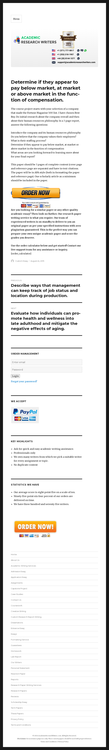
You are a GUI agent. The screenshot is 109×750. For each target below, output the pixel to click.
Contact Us (16, 600)
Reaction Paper (18, 674)
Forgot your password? (24, 381)
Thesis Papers (17, 713)
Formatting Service (20, 639)
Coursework (16, 605)
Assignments (17, 583)
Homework (16, 651)
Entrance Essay (18, 628)
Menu (16, 18)
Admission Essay (18, 571)
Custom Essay (21, 261)
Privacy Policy (17, 719)
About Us (15, 560)
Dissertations (17, 622)
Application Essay (19, 577)
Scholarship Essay (19, 702)
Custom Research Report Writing (26, 617)
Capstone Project (19, 588)
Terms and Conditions (21, 725)
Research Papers (19, 691)
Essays (14, 634)
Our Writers (16, 662)
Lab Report (16, 657)
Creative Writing (18, 611)
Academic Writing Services (23, 566)
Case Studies (17, 594)
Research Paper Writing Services (26, 685)
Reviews (15, 696)
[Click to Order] (46, 197)
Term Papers (17, 708)
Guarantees (16, 645)
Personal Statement (20, 668)
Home (14, 554)
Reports (14, 679)
